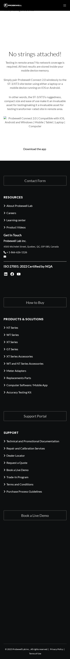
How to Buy (35, 302)
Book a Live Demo (17, 470)
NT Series (12, 327)
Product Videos (16, 227)
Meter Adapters (16, 370)
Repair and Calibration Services (25, 448)
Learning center (16, 220)
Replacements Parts (18, 378)
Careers (11, 213)
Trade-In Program (17, 477)
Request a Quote (16, 462)
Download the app (35, 149)
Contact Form (35, 180)
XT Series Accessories (19, 356)
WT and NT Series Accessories (24, 363)
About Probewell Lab (19, 205)
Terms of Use (35, 653)
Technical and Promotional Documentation (32, 441)
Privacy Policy (56, 649)
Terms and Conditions (19, 484)
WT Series (12, 334)
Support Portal (35, 416)
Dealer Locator (15, 455)
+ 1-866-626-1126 (16, 252)
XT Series (12, 342)
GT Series (12, 349)
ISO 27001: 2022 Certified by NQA (28, 266)
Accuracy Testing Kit (18, 392)
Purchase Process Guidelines (24, 491)
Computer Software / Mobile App (27, 385)
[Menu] (64, 5)
